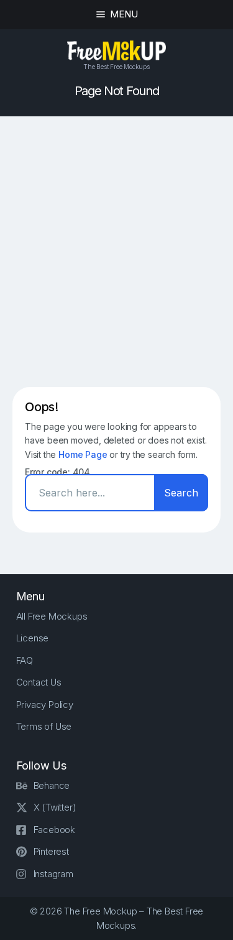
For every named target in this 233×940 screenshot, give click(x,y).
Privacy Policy (44, 704)
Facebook (54, 829)
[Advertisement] (116, 251)
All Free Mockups (52, 616)
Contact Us (39, 682)
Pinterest (51, 851)
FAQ (24, 660)
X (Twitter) (55, 807)
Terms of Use (44, 726)
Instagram (53, 874)
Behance (52, 785)
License (32, 638)
